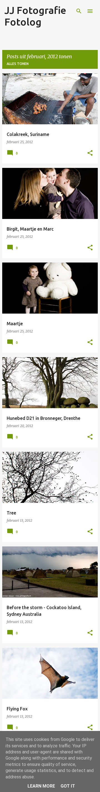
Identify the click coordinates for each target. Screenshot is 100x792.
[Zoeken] (79, 11)
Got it (68, 786)
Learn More (41, 786)
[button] (90, 153)
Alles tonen (18, 63)
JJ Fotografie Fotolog (35, 15)
